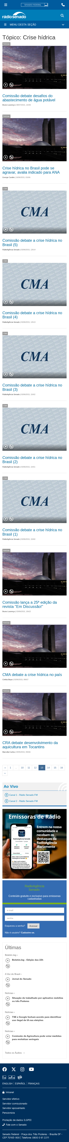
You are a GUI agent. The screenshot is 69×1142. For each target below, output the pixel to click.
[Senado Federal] (34, 5)
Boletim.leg (10, 955)
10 (22, 767)
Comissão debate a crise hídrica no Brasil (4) (32, 315)
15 (55, 767)
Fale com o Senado (16, 1124)
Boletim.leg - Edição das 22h (27, 960)
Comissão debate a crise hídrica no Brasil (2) (32, 459)
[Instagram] (22, 1069)
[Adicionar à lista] (11, 85)
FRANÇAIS (33, 1083)
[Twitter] (13, 1069)
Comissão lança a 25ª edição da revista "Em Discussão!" (29, 604)
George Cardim (8, 177)
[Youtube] (30, 1069)
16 (61, 767)
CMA (5, 189)
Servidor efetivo (10, 1098)
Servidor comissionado (14, 1103)
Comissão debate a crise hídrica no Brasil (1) (32, 532)
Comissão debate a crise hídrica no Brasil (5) (32, 242)
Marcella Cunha (8, 752)
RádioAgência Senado (11, 250)
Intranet (9, 1092)
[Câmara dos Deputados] (4, 1077)
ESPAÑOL (20, 1083)
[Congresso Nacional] (11, 1077)
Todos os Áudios (13, 1052)
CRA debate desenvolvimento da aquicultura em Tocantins (30, 745)
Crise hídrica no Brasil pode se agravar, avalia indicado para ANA (31, 170)
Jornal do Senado (21, 979)
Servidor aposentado (13, 1108)
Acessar (33, 926)
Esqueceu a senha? (15, 925)
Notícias (6, 44)
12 (35, 767)
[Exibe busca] (62, 16)
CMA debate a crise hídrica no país (32, 674)
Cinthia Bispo (7, 679)
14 (48, 767)
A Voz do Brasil (12, 974)
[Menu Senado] (6, 5)
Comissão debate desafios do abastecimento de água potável (28, 98)
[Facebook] (5, 1069)
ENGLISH (7, 1083)
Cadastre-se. (28, 932)
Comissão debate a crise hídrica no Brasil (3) (32, 387)
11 (29, 767)
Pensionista (8, 1112)
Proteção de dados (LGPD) (16, 1120)
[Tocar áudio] (5, 85)
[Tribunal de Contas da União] (19, 1077)
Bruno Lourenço (8, 105)
